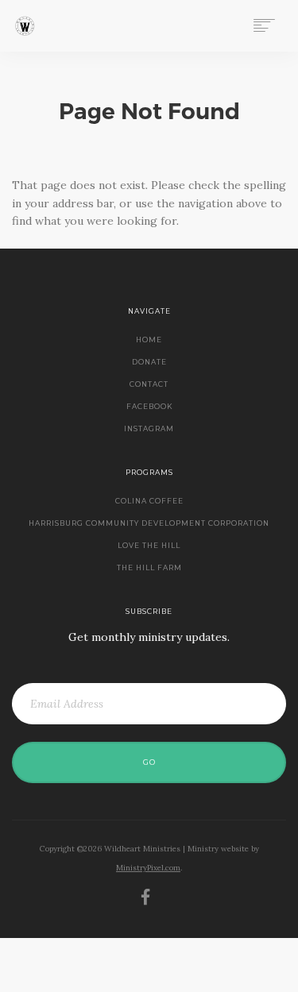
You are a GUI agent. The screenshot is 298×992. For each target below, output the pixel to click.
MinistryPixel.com (148, 868)
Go (149, 762)
